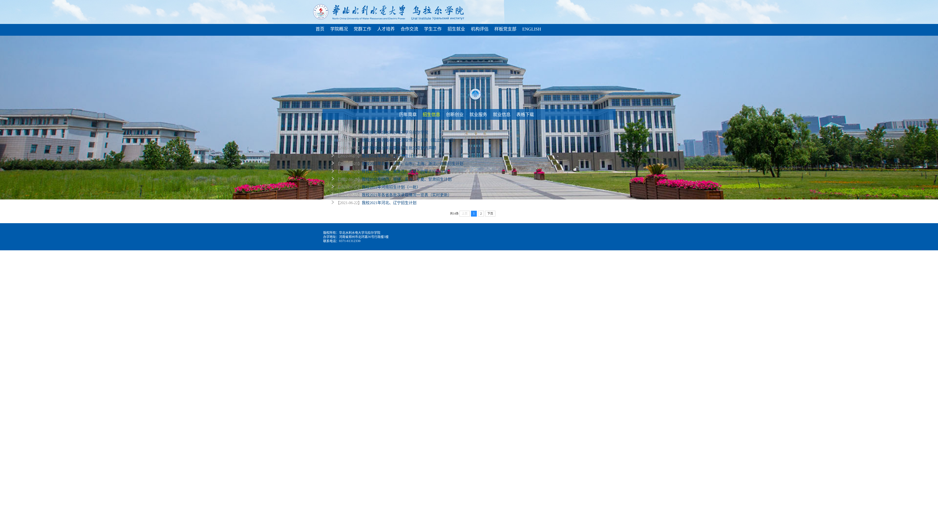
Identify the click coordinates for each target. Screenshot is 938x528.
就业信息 (502, 114)
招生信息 (432, 114)
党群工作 (362, 29)
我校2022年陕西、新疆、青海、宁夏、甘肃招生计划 (407, 179)
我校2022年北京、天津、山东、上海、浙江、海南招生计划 (412, 164)
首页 (320, 29)
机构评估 (480, 29)
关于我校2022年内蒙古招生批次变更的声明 (399, 148)
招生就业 (456, 29)
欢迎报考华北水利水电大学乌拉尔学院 (395, 132)
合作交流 (409, 29)
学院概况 (339, 29)
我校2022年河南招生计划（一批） (391, 187)
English (531, 29)
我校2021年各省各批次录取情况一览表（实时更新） (407, 195)
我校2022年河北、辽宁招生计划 (389, 156)
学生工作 (433, 29)
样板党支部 (505, 29)
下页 (490, 213)
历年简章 (408, 114)
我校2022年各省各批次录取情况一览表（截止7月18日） (410, 140)
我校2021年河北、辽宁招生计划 (389, 203)
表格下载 (525, 114)
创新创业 (455, 114)
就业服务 (478, 114)
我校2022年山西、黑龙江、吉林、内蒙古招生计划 (405, 171)
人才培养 (386, 29)
